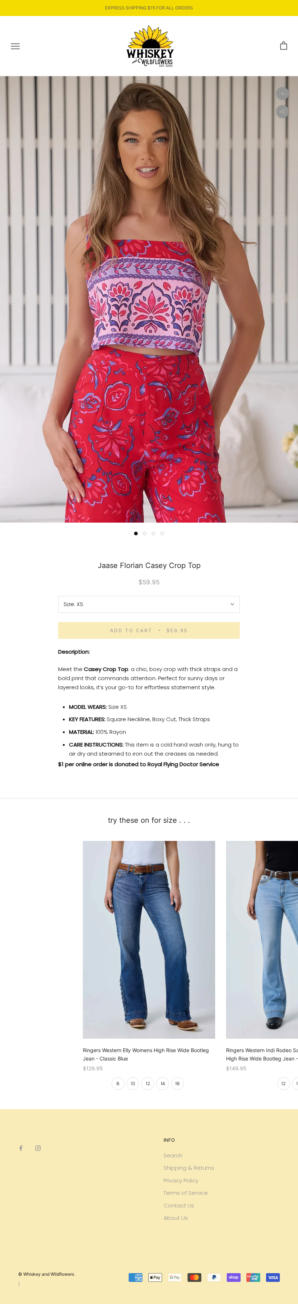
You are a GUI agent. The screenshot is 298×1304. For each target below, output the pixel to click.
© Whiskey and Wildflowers (46, 1274)
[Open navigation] (15, 46)
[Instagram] (38, 1148)
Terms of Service (186, 1193)
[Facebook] (21, 1148)
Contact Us (179, 1205)
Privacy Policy (181, 1180)
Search (173, 1155)
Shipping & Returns (189, 1168)
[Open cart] (283, 46)
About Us (176, 1218)
